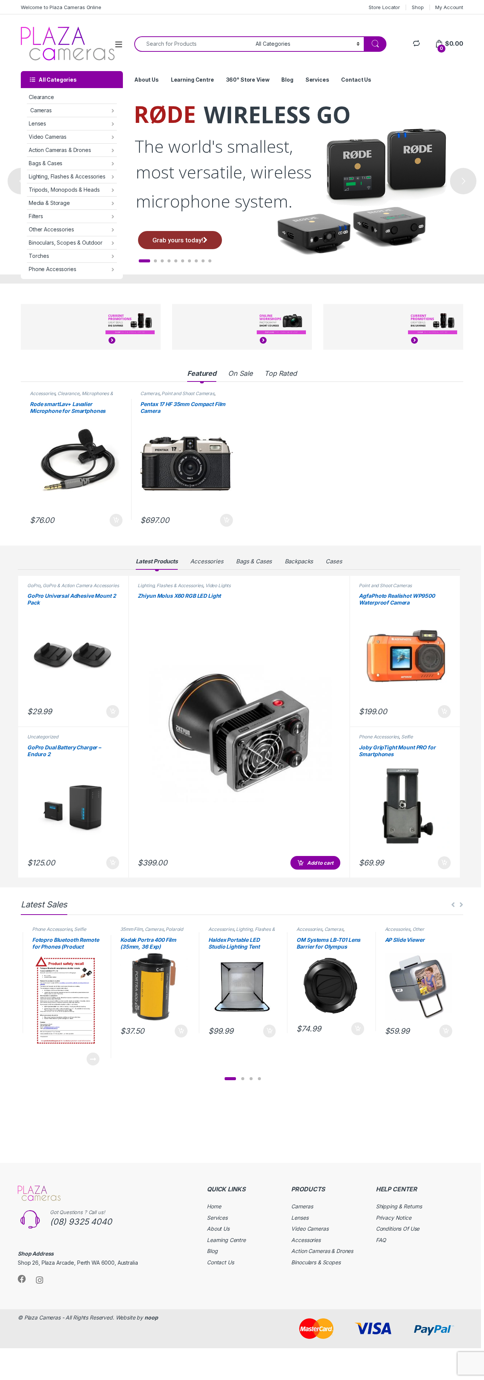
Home (214, 1206)
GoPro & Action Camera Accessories (81, 585)
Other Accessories (51, 229)
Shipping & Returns (399, 1206)
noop (151, 1317)
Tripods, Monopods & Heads (64, 189)
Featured (201, 373)
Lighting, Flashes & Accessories (67, 176)
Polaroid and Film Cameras (151, 931)
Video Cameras (48, 136)
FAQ (381, 1240)
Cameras (40, 110)
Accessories (42, 393)
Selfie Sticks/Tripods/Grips (386, 739)
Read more (93, 1059)
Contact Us (356, 79)
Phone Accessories (52, 269)
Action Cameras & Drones (60, 150)
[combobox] (192, 44)
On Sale (240, 373)
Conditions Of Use (398, 1228)
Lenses (37, 123)
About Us (146, 79)
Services (317, 79)
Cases (334, 561)
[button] (230, 1078)
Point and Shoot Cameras (187, 393)
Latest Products (157, 561)
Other (418, 929)
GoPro (33, 585)
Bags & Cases (45, 163)
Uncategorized (42, 737)
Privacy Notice (393, 1217)
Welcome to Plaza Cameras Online (61, 7)
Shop (418, 7)
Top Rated (280, 373)
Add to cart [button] (116, 520)
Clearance (41, 97)
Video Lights (218, 585)
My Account (449, 7)
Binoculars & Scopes (315, 1262)
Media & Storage (49, 203)
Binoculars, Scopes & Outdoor (65, 242)
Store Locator (384, 7)
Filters (36, 216)
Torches (39, 256)
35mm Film (131, 929)
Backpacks (299, 561)
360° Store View (248, 79)
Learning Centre (192, 79)
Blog (287, 79)
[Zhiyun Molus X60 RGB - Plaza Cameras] (239, 732)
